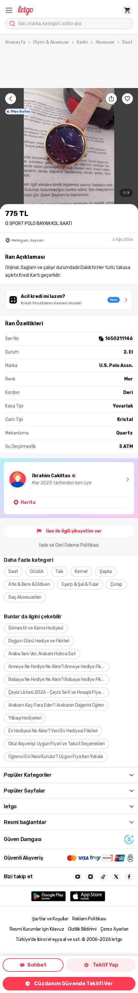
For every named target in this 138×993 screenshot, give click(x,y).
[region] (69, 148)
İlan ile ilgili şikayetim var (74, 531)
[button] (9, 10)
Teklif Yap (105, 965)
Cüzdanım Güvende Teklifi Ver (73, 983)
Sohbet (37, 965)
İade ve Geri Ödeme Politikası (69, 545)
